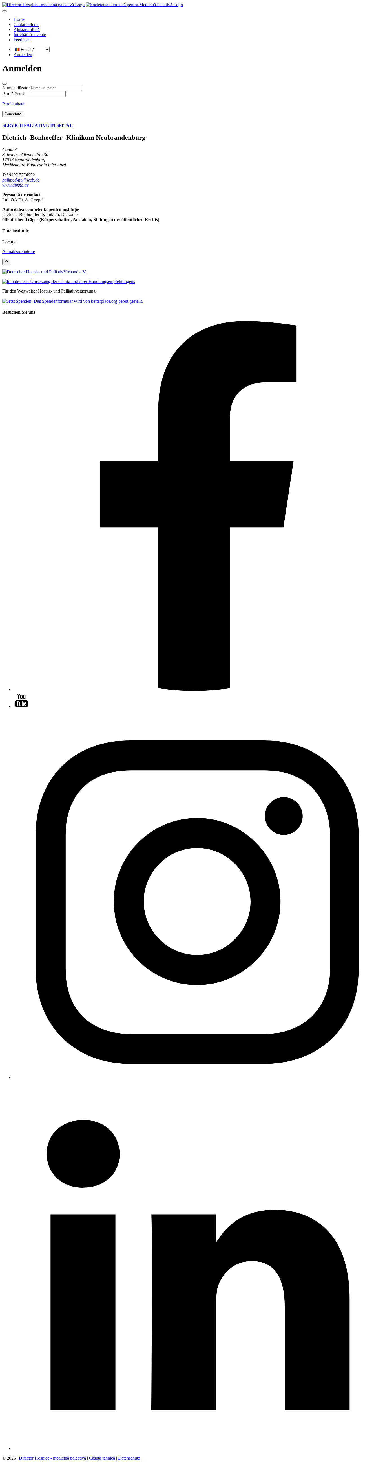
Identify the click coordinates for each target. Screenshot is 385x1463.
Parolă (8, 93)
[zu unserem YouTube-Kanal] (22, 706)
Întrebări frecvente (30, 34)
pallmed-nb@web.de (20, 180)
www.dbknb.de (15, 185)
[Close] (4, 84)
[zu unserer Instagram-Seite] (198, 1077)
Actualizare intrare (18, 251)
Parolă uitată (13, 103)
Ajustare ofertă (27, 29)
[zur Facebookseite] (198, 689)
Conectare (13, 114)
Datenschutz (129, 1458)
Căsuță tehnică (102, 1458)
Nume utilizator (16, 87)
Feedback (22, 39)
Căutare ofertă (26, 24)
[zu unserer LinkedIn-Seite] (198, 1448)
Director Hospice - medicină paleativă (52, 1458)
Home (19, 19)
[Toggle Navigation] (4, 11)
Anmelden (23, 54)
